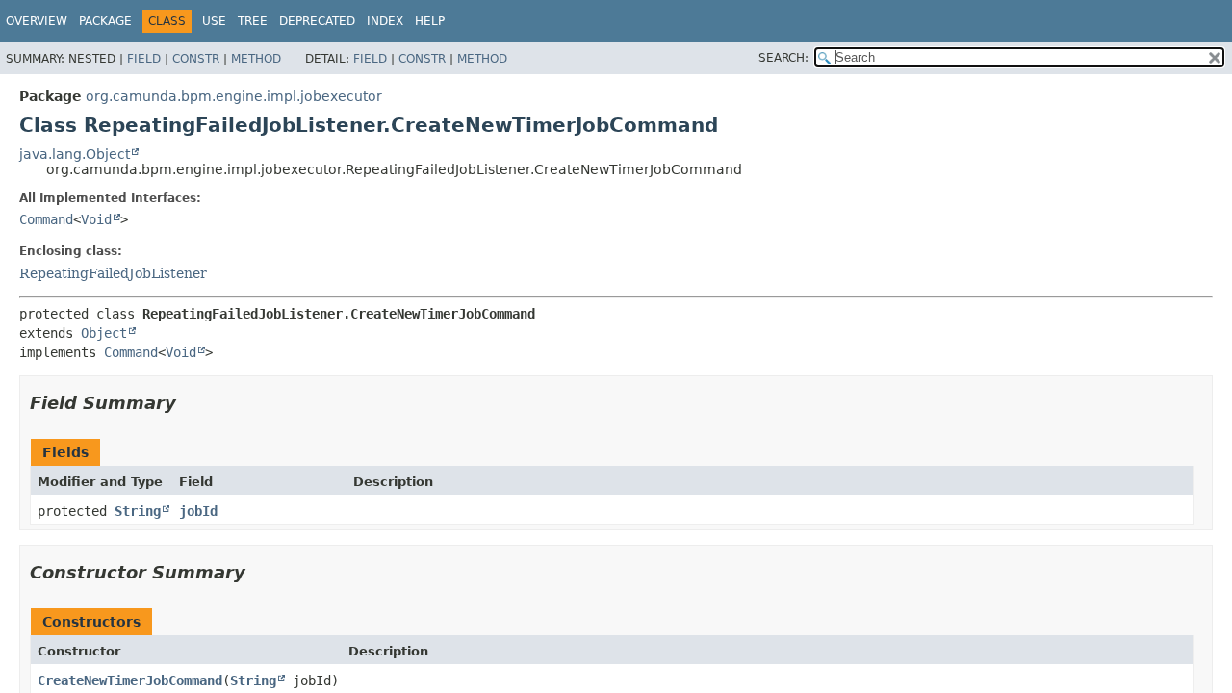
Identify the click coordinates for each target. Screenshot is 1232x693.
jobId (198, 511)
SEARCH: (783, 57)
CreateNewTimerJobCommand (130, 680)
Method (256, 58)
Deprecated (317, 21)
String (138, 511)
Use (214, 21)
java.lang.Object (74, 154)
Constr (195, 58)
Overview (36, 21)
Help (430, 21)
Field (144, 58)
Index (385, 21)
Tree (253, 21)
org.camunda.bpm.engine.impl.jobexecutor (234, 96)
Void (96, 219)
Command (46, 219)
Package (105, 21)
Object (104, 333)
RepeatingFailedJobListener (113, 273)
